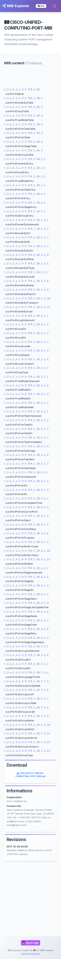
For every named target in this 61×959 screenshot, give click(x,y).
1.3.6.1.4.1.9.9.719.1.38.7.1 (25, 211)
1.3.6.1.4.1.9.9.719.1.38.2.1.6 (26, 359)
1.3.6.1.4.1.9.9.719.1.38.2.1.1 (26, 315)
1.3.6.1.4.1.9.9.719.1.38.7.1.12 (27, 742)
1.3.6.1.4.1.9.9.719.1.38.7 (23, 150)
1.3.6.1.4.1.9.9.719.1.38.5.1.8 (26, 533)
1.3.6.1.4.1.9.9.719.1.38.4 (23, 124)
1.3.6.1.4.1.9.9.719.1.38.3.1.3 (26, 394)
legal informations (30, 953)
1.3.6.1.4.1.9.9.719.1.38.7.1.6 (26, 690)
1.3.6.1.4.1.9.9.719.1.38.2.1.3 (26, 333)
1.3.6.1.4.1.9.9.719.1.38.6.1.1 (26, 568)
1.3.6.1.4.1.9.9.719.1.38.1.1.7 (26, 272)
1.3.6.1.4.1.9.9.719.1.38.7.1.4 (26, 672)
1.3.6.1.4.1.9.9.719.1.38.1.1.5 (26, 254)
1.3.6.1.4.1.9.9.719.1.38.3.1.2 (26, 385)
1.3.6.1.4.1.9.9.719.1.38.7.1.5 (26, 681)
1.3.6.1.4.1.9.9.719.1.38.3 (23, 115)
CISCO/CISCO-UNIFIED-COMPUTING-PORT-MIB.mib (30, 775)
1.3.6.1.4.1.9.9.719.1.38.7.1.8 (26, 707)
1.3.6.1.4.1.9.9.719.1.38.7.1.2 (26, 655)
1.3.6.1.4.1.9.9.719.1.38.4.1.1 (26, 411)
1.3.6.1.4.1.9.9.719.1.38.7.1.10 (27, 724)
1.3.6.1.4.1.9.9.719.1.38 (22, 89)
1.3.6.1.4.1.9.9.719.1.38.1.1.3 (26, 237)
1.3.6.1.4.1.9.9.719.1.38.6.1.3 (26, 585)
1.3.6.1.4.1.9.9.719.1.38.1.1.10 (27, 298)
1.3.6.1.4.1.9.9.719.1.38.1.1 (25, 159)
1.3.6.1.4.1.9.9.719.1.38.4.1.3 (26, 429)
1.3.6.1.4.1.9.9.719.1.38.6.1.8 (26, 629)
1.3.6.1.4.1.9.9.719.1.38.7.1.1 (26, 646)
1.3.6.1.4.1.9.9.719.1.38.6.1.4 (26, 594)
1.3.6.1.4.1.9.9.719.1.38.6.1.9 (26, 637)
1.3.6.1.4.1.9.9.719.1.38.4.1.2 (26, 420)
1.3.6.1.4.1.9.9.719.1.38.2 (23, 107)
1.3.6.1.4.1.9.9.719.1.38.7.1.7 (26, 698)
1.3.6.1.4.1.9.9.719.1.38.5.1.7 (26, 524)
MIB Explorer (17, 6)
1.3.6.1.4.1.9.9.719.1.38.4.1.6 (26, 455)
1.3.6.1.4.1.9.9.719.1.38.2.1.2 (26, 324)
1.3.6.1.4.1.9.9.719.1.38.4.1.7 (26, 463)
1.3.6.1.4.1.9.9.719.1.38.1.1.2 (26, 228)
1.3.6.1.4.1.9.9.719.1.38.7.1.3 (26, 664)
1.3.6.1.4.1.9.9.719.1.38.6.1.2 (26, 576)
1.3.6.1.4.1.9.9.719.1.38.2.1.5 (26, 350)
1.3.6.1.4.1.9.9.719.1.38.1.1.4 (26, 246)
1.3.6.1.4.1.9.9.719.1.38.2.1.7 (26, 368)
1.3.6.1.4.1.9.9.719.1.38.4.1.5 (26, 446)
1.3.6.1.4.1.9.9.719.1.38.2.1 (25, 167)
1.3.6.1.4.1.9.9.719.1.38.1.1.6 (26, 263)
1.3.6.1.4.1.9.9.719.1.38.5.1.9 (26, 542)
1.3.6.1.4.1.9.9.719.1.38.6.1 (25, 202)
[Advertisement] (30, 77)
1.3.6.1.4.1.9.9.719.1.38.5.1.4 (26, 498)
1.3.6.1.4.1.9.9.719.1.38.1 (23, 98)
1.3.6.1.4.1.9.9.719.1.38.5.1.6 (26, 515)
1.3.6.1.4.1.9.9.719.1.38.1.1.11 (27, 307)
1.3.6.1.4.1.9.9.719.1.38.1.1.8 (26, 280)
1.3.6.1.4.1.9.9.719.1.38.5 (23, 133)
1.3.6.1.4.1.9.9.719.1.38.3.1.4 (26, 402)
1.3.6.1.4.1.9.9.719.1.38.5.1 (25, 193)
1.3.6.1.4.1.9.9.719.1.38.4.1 (25, 185)
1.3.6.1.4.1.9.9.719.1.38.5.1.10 (27, 550)
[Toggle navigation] (54, 6)
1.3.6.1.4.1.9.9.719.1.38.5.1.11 (27, 559)
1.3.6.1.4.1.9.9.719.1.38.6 (23, 141)
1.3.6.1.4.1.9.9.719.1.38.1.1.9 (26, 289)
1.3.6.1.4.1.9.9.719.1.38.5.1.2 (26, 481)
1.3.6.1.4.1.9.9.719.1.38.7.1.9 (26, 716)
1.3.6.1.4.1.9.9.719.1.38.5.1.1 (26, 472)
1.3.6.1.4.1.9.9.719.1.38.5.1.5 (26, 507)
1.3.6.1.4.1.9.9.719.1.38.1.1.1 (26, 220)
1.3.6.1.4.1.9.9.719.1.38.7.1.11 (27, 733)
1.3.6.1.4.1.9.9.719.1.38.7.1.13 (27, 750)
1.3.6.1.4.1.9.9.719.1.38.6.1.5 (26, 602)
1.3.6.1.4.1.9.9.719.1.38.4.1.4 (26, 437)
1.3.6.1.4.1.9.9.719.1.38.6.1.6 (26, 611)
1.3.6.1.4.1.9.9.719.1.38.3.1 (25, 176)
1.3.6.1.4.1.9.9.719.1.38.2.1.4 (26, 342)
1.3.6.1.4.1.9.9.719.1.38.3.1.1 (26, 376)
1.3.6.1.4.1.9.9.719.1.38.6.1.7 (26, 620)
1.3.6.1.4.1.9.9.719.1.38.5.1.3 (26, 489)
